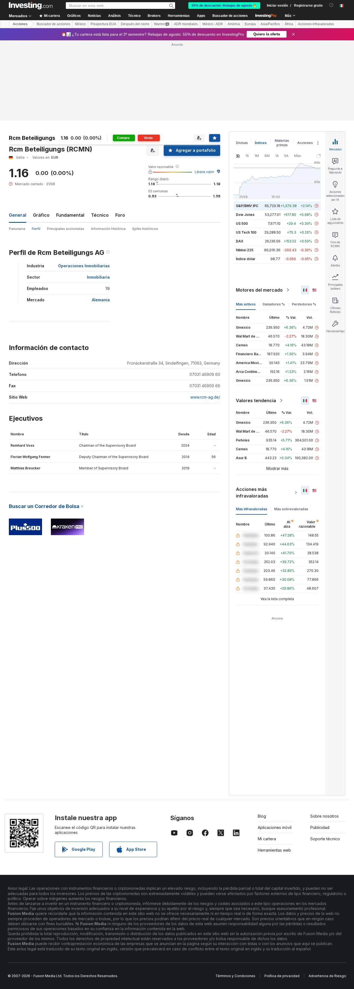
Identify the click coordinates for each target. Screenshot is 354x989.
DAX (239, 241)
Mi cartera (267, 838)
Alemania (101, 299)
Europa (250, 24)
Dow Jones (245, 215)
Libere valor (204, 172)
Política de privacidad (282, 976)
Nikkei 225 (244, 250)
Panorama (17, 229)
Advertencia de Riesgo (327, 976)
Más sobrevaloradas (291, 509)
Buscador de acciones (230, 16)
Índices (261, 143)
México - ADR (212, 24)
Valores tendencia (256, 400)
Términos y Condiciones (235, 976)
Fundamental (70, 215)
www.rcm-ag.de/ (205, 397)
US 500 (242, 223)
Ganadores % (273, 304)
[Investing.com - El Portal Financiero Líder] (31, 5)
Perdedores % (304, 304)
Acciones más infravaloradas (252, 492)
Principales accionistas (65, 229)
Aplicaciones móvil (274, 827)
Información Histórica (108, 229)
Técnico (100, 215)
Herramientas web (274, 850)
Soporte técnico (325, 838)
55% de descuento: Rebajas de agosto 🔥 (224, 5)
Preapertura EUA (103, 24)
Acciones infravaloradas (316, 24)
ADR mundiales (186, 24)
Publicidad (319, 827)
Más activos (246, 304)
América (234, 24)
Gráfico (41, 215)
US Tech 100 (246, 232)
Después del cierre (135, 24)
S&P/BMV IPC (247, 206)
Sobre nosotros (324, 816)
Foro (120, 215)
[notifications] (331, 5)
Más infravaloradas (251, 509)
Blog (262, 816)
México (80, 24)
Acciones (20, 24)
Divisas (242, 143)
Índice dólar (245, 259)
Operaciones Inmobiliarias (84, 265)
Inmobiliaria (98, 277)
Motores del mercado (259, 290)
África (289, 24)
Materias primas (282, 142)
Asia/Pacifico (270, 24)
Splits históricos (145, 229)
